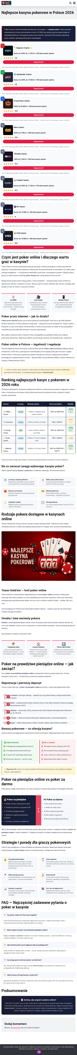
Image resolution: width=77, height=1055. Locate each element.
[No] (74, 1050)
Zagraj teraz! (39, 62)
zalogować (16, 1028)
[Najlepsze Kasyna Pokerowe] (6, 3)
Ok (39, 1052)
